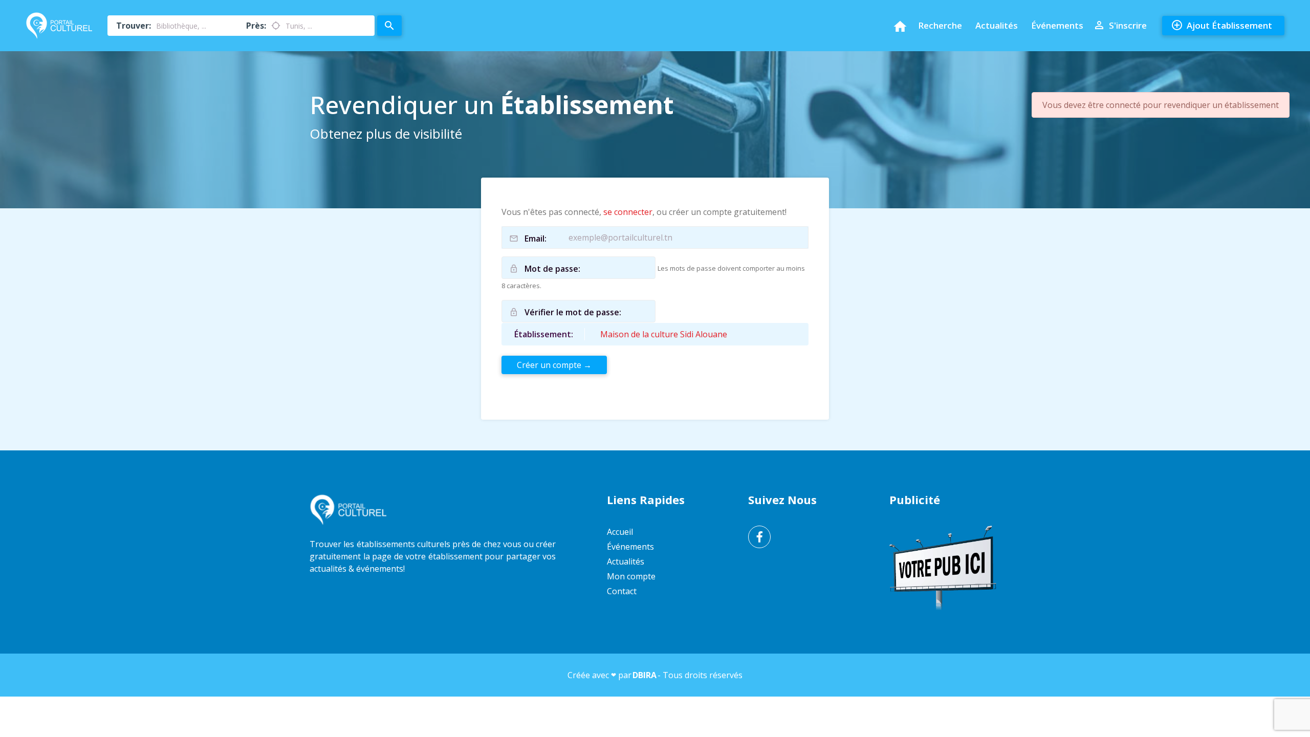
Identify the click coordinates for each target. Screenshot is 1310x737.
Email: (536, 238)
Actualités (996, 25)
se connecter (627, 212)
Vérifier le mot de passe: (573, 312)
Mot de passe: (552, 269)
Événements (1057, 25)
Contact (622, 591)
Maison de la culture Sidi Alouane (663, 334)
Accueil (620, 531)
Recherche (940, 25)
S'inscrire (1120, 25)
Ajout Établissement (1221, 25)
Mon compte (631, 576)
